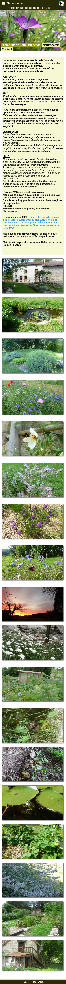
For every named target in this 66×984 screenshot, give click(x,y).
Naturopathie (15, 3)
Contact (7, 49)
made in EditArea (33, 981)
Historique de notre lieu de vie (30, 7)
